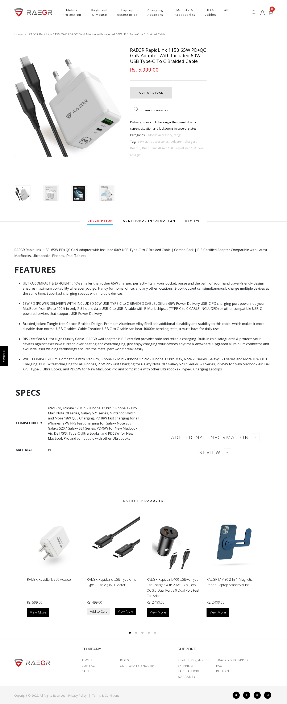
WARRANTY (186, 677)
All (226, 10)
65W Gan (144, 142)
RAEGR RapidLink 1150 (157, 148)
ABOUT (87, 660)
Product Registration (194, 660)
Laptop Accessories (127, 12)
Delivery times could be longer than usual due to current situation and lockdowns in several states (163, 125)
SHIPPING (185, 666)
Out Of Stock (151, 92)
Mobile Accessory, (161, 135)
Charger (189, 142)
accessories (161, 142)
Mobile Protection (71, 12)
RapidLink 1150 (185, 148)
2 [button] (136, 633)
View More (38, 612)
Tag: (133, 142)
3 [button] (143, 633)
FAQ (219, 666)
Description (100, 221)
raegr (177, 135)
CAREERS (89, 671)
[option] (69, 102)
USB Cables (210, 12)
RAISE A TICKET (190, 671)
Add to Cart (98, 611)
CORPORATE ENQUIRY (137, 666)
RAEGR (135, 148)
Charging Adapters (155, 12)
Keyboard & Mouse (99, 12)
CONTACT (89, 666)
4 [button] (149, 633)
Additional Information (149, 221)
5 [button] (155, 633)
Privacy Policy (77, 695)
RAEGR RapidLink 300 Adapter (49, 579)
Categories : (138, 135)
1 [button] (130, 633)
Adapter (176, 142)
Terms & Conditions (105, 695)
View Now (125, 611)
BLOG (124, 660)
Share (4, 358)
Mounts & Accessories (185, 12)
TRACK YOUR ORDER (232, 660)
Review (192, 221)
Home (18, 34)
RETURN (222, 671)
